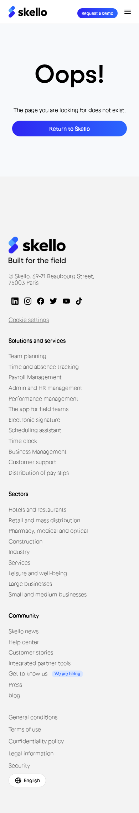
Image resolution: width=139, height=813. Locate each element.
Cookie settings (29, 319)
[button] (127, 12)
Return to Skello (69, 128)
